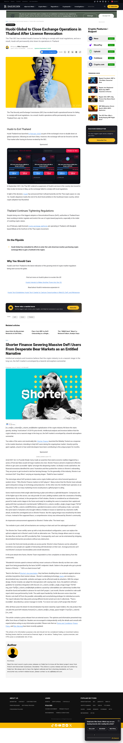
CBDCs (100, 705)
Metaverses (84, 713)
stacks (61, 576)
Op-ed (92, 713)
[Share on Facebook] (68, 52)
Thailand (31, 317)
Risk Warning (18, 626)
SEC (94, 701)
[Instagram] (105, 1)
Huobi (25, 194)
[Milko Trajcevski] (7, 47)
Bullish (92, 728)
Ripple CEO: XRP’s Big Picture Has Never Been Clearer (107, 99)
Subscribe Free (101, 140)
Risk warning (49, 713)
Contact (18, 1)
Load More (44, 685)
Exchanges (10, 24)
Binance (95, 709)
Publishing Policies (16, 709)
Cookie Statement (51, 709)
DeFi (15, 317)
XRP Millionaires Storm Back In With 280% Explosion (106, 108)
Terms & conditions (62, 713)
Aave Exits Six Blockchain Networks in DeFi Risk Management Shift (15, 333)
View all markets (25, 151)
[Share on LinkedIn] (72, 52)
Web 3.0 (107, 701)
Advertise (25, 1)
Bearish (102, 728)
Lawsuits (100, 701)
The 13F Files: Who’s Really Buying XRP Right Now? (107, 117)
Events (12, 1)
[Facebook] (97, 1)
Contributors (31, 701)
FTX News (107, 705)
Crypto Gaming (86, 705)
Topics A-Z (66, 701)
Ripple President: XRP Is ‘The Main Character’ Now (107, 80)
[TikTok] (95, 1)
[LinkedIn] (103, 1)
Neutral (113, 728)
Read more (10, 675)
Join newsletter (33, 1)
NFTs (110, 709)
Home (7, 21)
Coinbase (103, 709)
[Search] (104, 6)
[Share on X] (65, 52)
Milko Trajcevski (22, 46)
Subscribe (114, 6)
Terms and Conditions (64, 623)
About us (6, 1)
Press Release (10, 365)
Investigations (86, 701)
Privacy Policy (64, 709)
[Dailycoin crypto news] (12, 6)
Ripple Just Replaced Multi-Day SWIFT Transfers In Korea (106, 89)
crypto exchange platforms (38, 226)
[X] (108, 1)
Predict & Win (73, 151)
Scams (89, 709)
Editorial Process (28, 705)
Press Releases (15, 705)
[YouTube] (100, 1)
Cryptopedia (56, 701)
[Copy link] (80, 52)
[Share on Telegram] (76, 52)
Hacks (83, 709)
